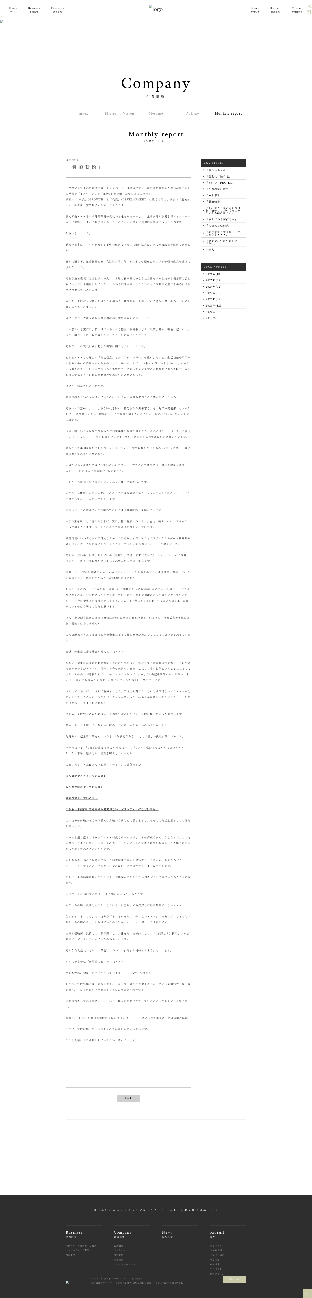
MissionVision (119, 114)
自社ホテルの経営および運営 (81, 1245)
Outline (192, 114)
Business (74, 1234)
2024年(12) (214, 286)
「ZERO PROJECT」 (221, 182)
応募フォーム (217, 1273)
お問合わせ (137, 1278)
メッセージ (120, 1250)
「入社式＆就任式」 (219, 225)
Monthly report (228, 114)
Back (128, 1098)
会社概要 (119, 1254)
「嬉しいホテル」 (217, 170)
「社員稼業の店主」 (219, 189)
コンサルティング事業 (77, 1250)
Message (156, 114)
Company (123, 1234)
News (167, 1234)
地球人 (210, 249)
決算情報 (119, 1259)
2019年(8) (213, 318)
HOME (94, 1278)
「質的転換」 (214, 201)
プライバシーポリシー (115, 1278)
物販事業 (70, 1254)
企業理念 (119, 1245)
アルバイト (216, 1268)
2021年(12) (213, 305)
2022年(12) (214, 299)
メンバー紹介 (217, 1254)
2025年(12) (214, 280)
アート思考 (213, 195)
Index (83, 114)
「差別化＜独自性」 (219, 176)
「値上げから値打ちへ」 (222, 219)
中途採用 (215, 1264)
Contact (234, 1279)
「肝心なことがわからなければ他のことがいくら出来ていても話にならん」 (223, 210)
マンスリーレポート (124, 1264)
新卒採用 (215, 1259)
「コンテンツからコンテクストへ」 (223, 242)
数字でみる (216, 1245)
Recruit (217, 1234)
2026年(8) (213, 274)
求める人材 (216, 1250)
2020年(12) (214, 312)
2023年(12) (214, 293)
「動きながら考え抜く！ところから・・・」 (223, 233)
